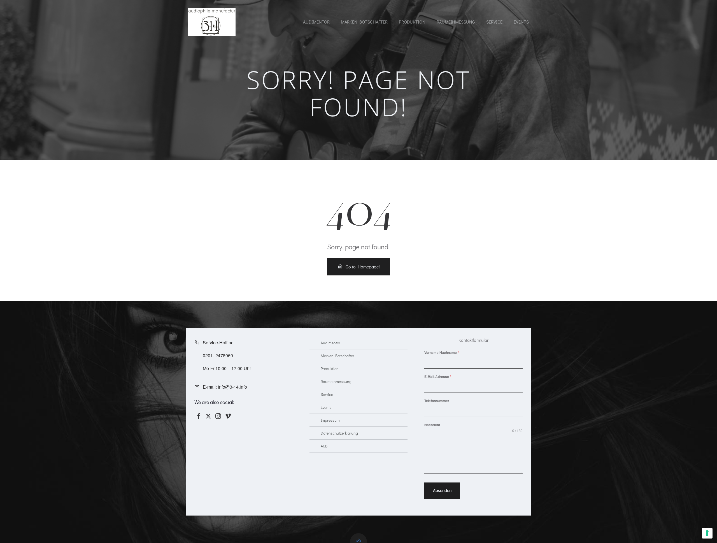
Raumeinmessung (456, 22)
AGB (324, 446)
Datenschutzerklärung (339, 433)
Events (326, 407)
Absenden (442, 490)
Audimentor (316, 22)
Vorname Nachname (441, 352)
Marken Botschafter (364, 22)
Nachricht (432, 424)
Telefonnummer (436, 400)
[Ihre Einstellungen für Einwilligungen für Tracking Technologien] (707, 533)
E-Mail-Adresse (437, 376)
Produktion (412, 22)
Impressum (330, 420)
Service (494, 22)
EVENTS (521, 22)
